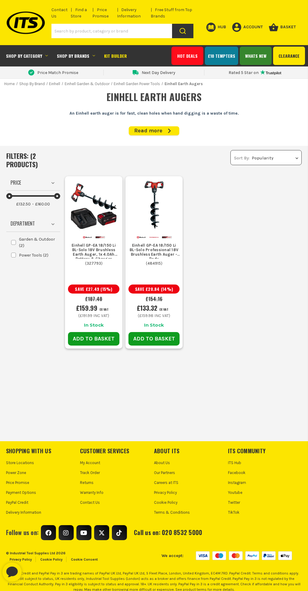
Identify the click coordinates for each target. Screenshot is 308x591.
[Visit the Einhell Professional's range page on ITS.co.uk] (154, 236)
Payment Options (21, 492)
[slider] (9, 196)
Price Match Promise (57, 72)
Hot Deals (187, 56)
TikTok (233, 512)
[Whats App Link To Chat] (31, 569)
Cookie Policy (165, 502)
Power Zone (16, 472)
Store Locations (20, 462)
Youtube (235, 492)
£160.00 (42, 204)
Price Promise (17, 482)
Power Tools (33, 255)
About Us (162, 462)
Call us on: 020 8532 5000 (168, 532)
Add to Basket (94, 338)
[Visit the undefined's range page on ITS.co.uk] (100, 236)
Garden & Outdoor (37, 242)
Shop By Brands (73, 56)
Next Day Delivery (158, 72)
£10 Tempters (221, 56)
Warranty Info (91, 492)
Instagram (237, 482)
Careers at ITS (166, 482)
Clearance (289, 56)
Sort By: (242, 158)
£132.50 (23, 204)
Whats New (255, 56)
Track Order (90, 472)
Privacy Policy (165, 492)
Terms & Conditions (172, 512)
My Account (90, 462)
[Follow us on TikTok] (119, 532)
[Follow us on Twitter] (101, 532)
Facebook (236, 472)
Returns (87, 482)
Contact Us (90, 502)
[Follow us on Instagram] (66, 532)
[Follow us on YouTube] (83, 532)
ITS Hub (234, 462)
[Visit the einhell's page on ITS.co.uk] (87, 236)
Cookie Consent (84, 559)
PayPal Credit (17, 502)
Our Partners (164, 472)
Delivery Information (23, 512)
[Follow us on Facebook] (48, 532)
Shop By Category (24, 56)
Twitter (234, 502)
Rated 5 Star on (244, 72)
